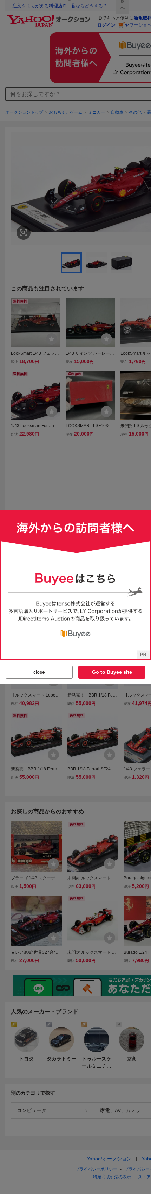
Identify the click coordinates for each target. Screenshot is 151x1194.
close (39, 672)
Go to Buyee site (112, 672)
